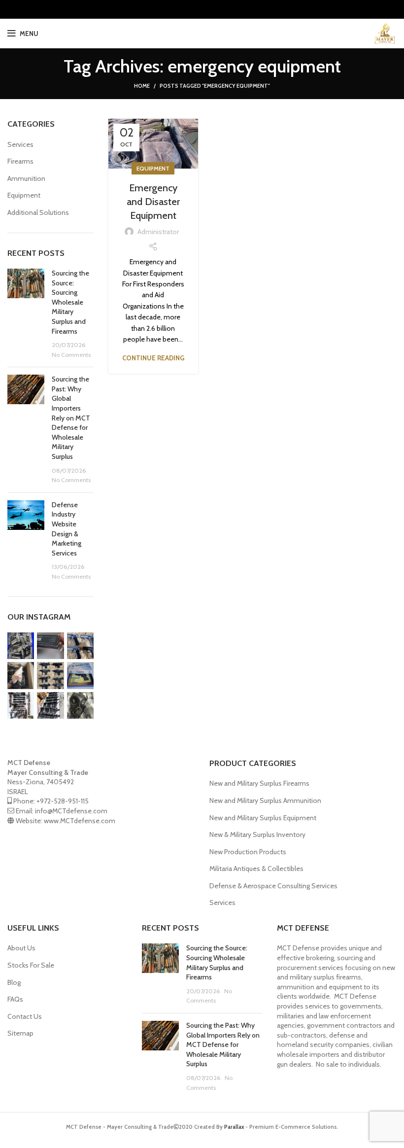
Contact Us (24, 1016)
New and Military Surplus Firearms (259, 783)
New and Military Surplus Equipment (262, 817)
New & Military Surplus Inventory (257, 834)
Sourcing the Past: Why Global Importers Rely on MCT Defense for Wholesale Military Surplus (71, 418)
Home (142, 85)
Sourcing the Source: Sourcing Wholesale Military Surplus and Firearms (70, 302)
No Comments (71, 354)
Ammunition (26, 178)
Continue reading (153, 358)
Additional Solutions (38, 212)
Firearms (20, 161)
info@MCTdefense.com (71, 810)
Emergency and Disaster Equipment (153, 201)
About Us (21, 947)
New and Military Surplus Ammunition (265, 800)
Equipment (152, 168)
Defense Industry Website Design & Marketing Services (66, 528)
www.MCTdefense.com (79, 820)
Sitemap (20, 1033)
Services (20, 144)
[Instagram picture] (20, 645)
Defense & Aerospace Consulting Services (273, 885)
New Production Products (247, 851)
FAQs (15, 999)
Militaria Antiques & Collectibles (256, 868)
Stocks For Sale (30, 965)
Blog (14, 982)
